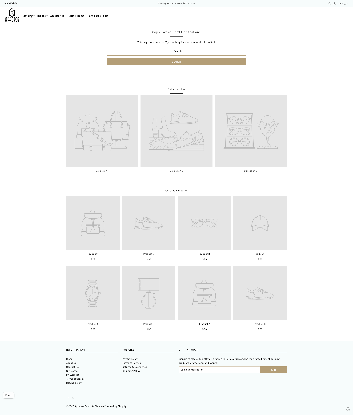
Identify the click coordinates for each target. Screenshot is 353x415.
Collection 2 (176, 170)
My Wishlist (72, 374)
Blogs (69, 358)
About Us (71, 362)
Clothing (28, 16)
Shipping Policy (131, 370)
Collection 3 (250, 170)
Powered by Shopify (115, 406)
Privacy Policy (129, 358)
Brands (41, 16)
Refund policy (73, 382)
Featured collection (176, 190)
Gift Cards (71, 370)
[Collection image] (102, 131)
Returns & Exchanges (134, 366)
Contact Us (72, 366)
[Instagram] (73, 398)
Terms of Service (75, 378)
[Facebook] (68, 398)
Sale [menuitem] (105, 16)
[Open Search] (329, 3)
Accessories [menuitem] (57, 16)
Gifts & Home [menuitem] (76, 16)
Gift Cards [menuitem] (95, 16)
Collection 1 (102, 170)
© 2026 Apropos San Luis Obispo (84, 406)
